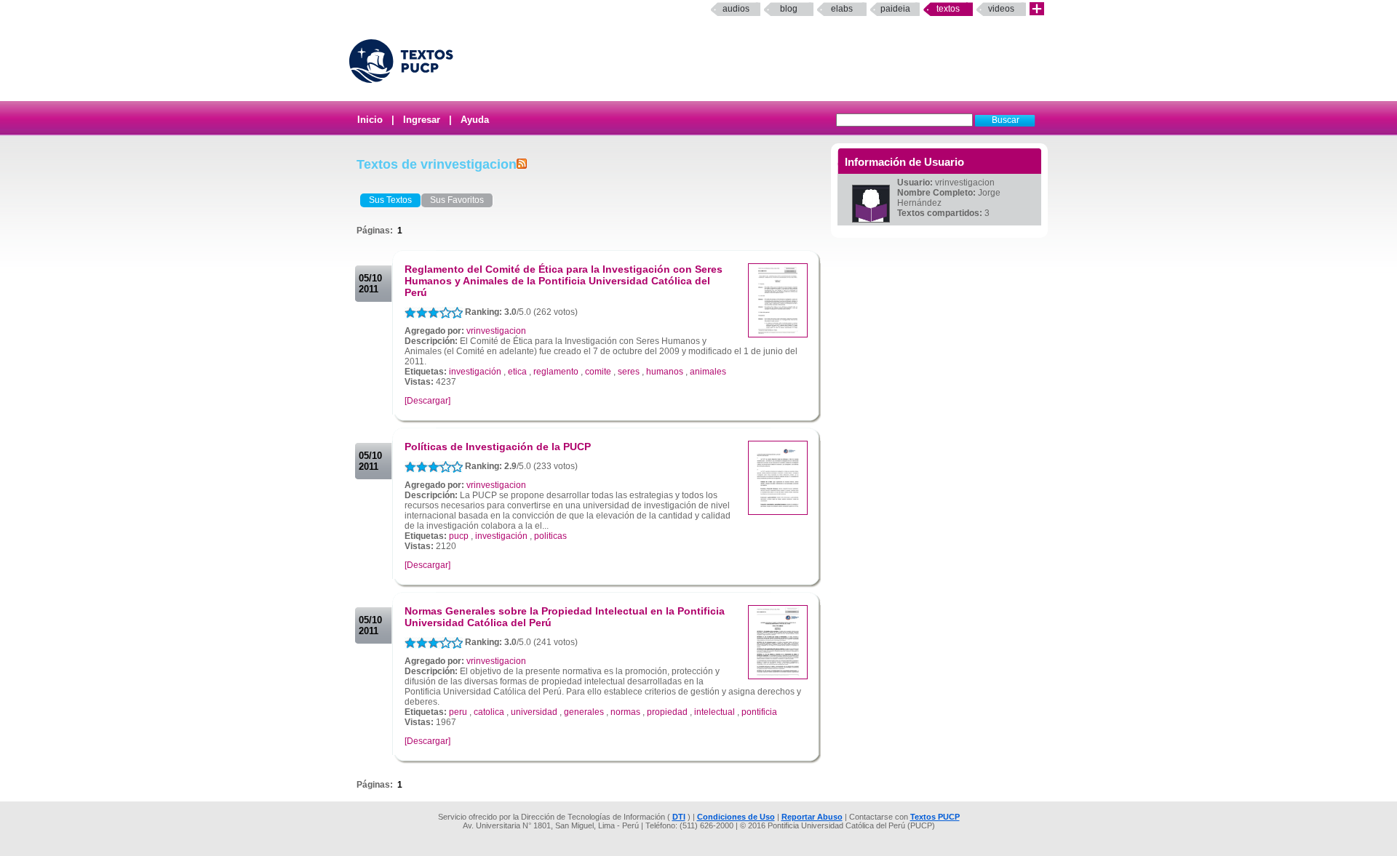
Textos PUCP (935, 816)
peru (458, 712)
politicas (550, 536)
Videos (1001, 9)
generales (584, 712)
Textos (948, 9)
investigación (475, 372)
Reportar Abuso (812, 816)
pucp (459, 536)
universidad (534, 712)
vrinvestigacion (496, 331)
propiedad (667, 712)
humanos (664, 372)
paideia (895, 9)
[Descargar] (427, 401)
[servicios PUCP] (1037, 9)
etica (517, 372)
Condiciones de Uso (736, 816)
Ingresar (421, 119)
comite (598, 372)
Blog (788, 9)
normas (625, 712)
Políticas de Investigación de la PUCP (498, 446)
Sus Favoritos (457, 200)
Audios (736, 9)
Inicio (370, 119)
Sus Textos (390, 200)
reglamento (555, 372)
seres (629, 372)
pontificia (759, 712)
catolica (489, 712)
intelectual (714, 712)
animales (708, 372)
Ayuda (475, 119)
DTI (678, 816)
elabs (842, 9)
